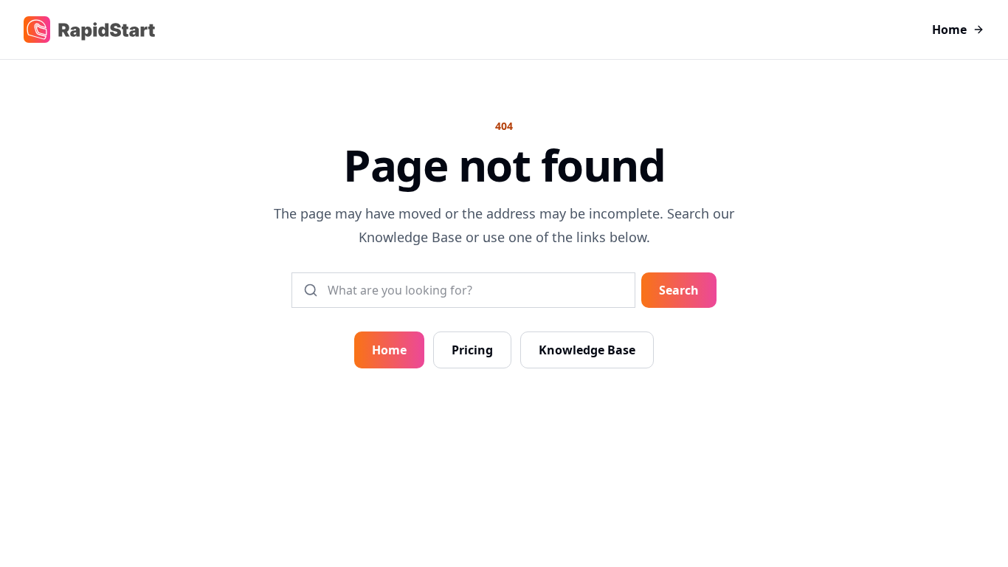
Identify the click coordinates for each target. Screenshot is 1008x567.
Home (949, 29)
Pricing (472, 350)
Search (679, 290)
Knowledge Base (587, 350)
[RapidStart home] (89, 29)
